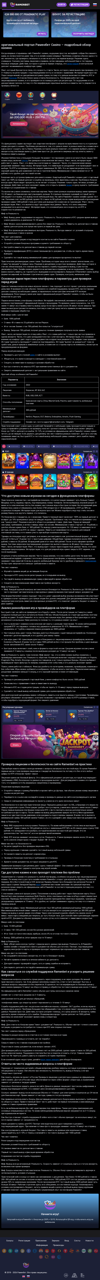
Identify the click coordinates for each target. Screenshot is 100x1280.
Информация (42, 1245)
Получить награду (35, 34)
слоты (25, 160)
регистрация (73, 64)
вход (38, 884)
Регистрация (24, 1241)
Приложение (41, 1241)
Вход (67, 1241)
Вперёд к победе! (50, 1216)
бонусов (13, 78)
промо (69, 185)
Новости (89, 1241)
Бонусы (10, 1241)
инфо (32, 355)
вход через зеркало (50, 1059)
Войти (61, 4)
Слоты (77, 1241)
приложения (90, 561)
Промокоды (58, 1245)
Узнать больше (85, 34)
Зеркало (55, 1241)
